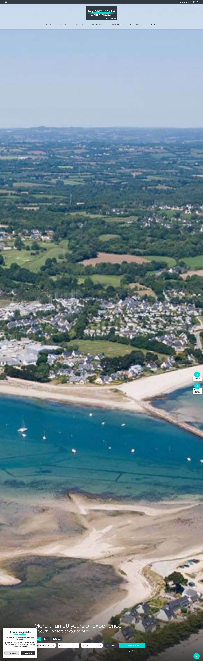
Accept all (28, 653)
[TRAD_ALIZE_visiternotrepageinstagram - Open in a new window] (6, 2)
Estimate (57, 639)
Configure (12, 653)
